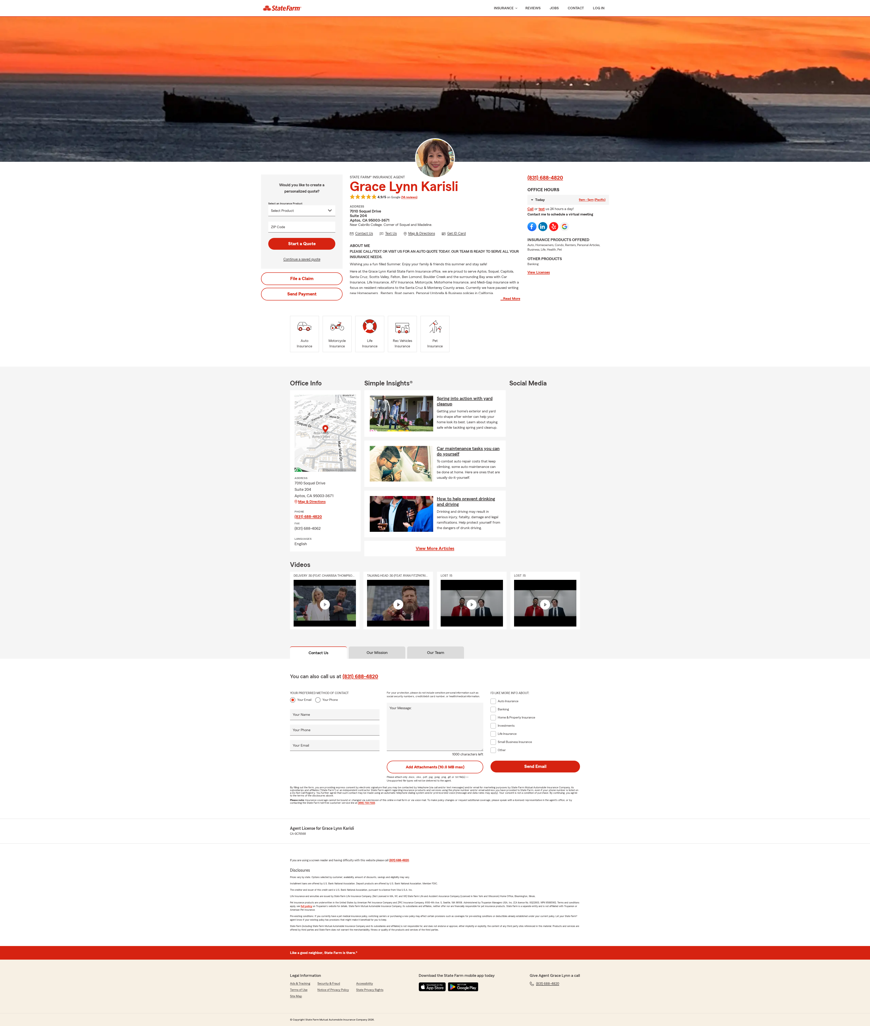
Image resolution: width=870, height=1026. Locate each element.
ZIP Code (278, 227)
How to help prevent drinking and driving (466, 502)
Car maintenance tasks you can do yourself (468, 451)
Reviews (533, 8)
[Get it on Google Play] (463, 986)
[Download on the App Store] (432, 986)
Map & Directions (312, 501)
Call (530, 209)
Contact (576, 8)
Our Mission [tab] (377, 653)
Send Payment (302, 294)
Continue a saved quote (301, 259)
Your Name (301, 714)
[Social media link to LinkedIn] (542, 226)
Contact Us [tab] (318, 653)
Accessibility (364, 983)
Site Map (296, 996)
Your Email (304, 700)
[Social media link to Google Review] (564, 226)
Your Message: (400, 708)
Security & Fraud (328, 983)
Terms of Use (298, 990)
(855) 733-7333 (366, 802)
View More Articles (435, 548)
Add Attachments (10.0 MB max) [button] (435, 767)
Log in (598, 8)
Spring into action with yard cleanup (465, 401)
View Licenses (538, 272)
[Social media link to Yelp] (553, 226)
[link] (282, 8)
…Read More (510, 298)
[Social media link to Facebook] (531, 226)
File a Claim (302, 278)
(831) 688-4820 (545, 178)
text (542, 209)
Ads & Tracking (300, 983)
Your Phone (330, 700)
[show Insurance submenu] (515, 8)
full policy (306, 906)
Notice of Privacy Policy (333, 990)
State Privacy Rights (369, 990)
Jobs (554, 8)
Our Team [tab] (435, 653)
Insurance (504, 8)
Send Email (535, 766)
